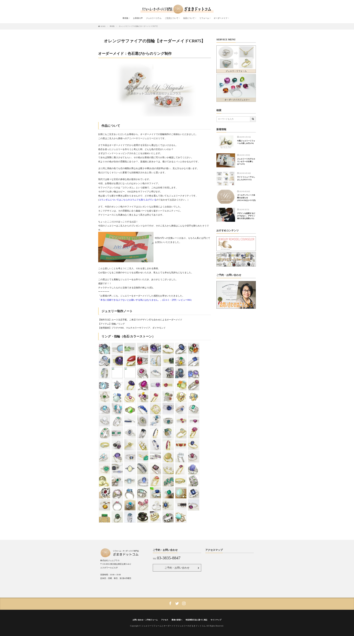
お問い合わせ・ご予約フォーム (145, 620)
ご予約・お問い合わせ (177, 567)
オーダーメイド (220, 18)
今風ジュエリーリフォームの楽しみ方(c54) (246, 142)
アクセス (164, 620)
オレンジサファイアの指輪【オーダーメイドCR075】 (138, 26)
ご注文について (171, 18)
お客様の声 (138, 18)
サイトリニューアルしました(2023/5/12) (246, 178)
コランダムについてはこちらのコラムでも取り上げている (127, 200)
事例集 (125, 18)
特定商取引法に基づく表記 (196, 620)
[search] (253, 119)
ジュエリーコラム (154, 18)
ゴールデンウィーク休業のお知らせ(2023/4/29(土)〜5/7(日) (246, 197)
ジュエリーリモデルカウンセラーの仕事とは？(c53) (246, 161)
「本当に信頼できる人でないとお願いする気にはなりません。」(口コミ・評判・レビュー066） (145, 300)
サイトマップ (216, 620)
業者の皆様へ (177, 620)
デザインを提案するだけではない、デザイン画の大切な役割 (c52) (246, 216)
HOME (103, 26)
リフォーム (204, 18)
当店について (189, 18)
